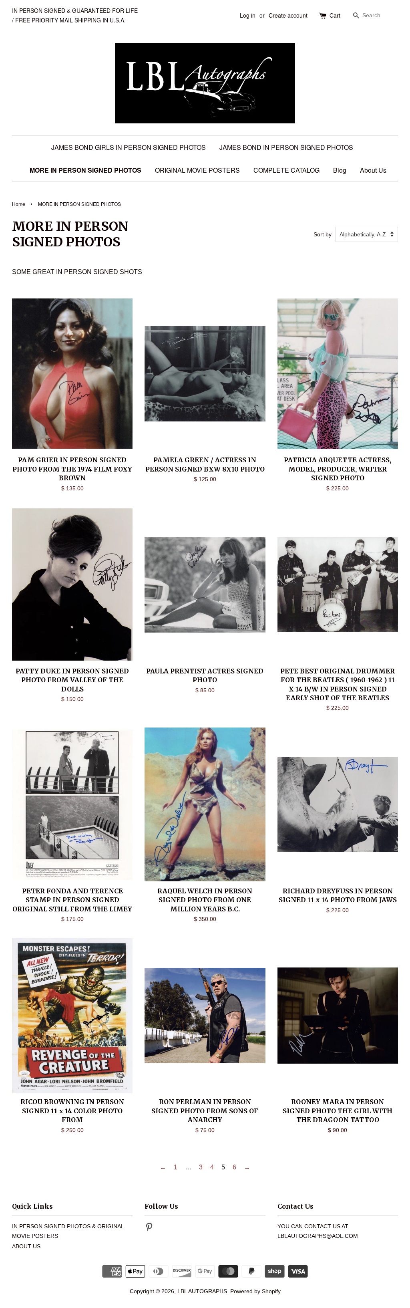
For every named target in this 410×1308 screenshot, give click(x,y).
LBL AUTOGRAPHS (202, 1291)
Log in (247, 15)
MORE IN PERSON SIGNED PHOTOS (85, 170)
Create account (288, 15)
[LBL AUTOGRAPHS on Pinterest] (149, 1228)
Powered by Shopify (255, 1291)
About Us (373, 170)
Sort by (323, 234)
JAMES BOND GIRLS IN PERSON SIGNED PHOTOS (128, 147)
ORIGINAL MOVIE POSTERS (197, 170)
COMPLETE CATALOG (286, 170)
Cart (335, 15)
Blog (339, 170)
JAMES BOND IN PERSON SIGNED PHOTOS (286, 147)
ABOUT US (26, 1247)
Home (18, 203)
